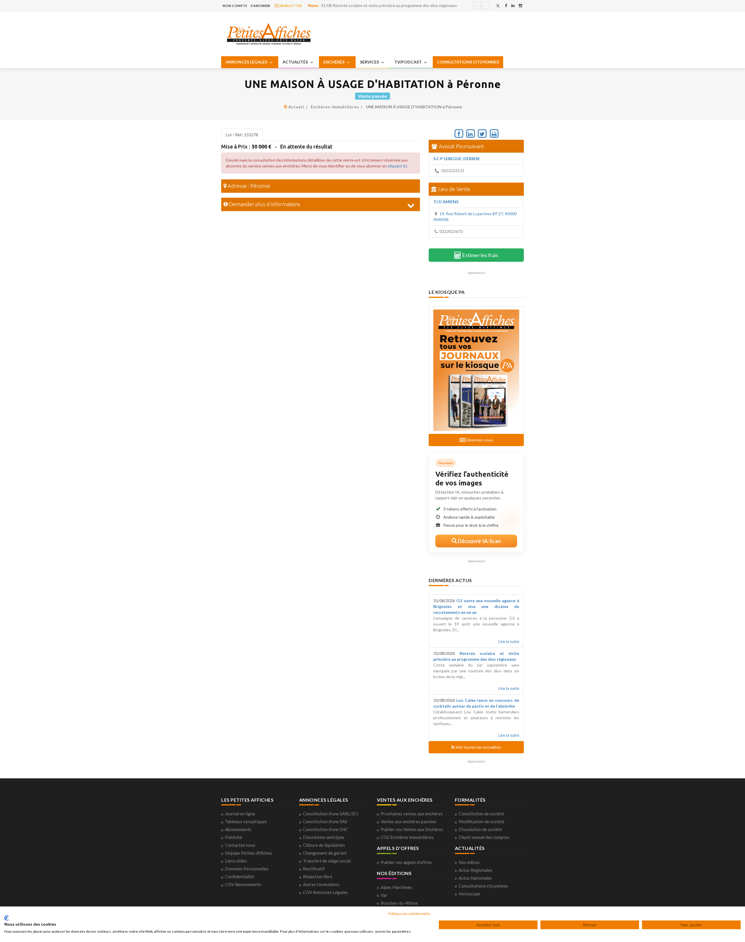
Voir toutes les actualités (478, 747)
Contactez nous (240, 845)
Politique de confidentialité (409, 913)
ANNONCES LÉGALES (247, 61)
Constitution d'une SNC (325, 829)
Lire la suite (509, 641)
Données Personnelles (247, 868)
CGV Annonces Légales (325, 892)
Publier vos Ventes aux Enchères (412, 829)
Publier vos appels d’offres (406, 862)
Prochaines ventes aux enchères (412, 813)
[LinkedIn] (513, 5)
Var (384, 895)
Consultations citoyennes (483, 885)
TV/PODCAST (408, 61)
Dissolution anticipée (323, 837)
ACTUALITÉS (296, 61)
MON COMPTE (235, 6)
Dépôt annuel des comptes (484, 837)
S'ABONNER (260, 6)
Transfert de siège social (327, 860)
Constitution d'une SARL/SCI (331, 813)
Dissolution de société (480, 829)
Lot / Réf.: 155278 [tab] (242, 134)
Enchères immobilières (335, 107)
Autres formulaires (321, 884)
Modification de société (481, 821)
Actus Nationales (475, 878)
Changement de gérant (325, 853)
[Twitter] (498, 5)
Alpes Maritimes (396, 887)
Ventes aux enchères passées (409, 821)
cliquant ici (397, 165)
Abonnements (238, 829)
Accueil (296, 107)
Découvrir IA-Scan (479, 541)
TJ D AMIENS (445, 201)
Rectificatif (314, 868)
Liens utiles (236, 860)
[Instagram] (520, 5)
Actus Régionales (475, 870)
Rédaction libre (317, 876)
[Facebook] (506, 5)
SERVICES (370, 61)
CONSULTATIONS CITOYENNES (468, 61)
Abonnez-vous (479, 439)
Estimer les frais (479, 255)
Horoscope (469, 893)
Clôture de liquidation (324, 845)
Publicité (233, 837)
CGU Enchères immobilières (407, 837)
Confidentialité (239, 876)
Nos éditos (469, 862)
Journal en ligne (240, 813)
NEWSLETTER (290, 6)
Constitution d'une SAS (325, 821)
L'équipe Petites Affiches (248, 853)
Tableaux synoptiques (246, 821)
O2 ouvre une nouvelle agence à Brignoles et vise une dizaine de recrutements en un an (476, 606)
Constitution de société (481, 813)
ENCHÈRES (334, 61)
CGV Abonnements (243, 884)
